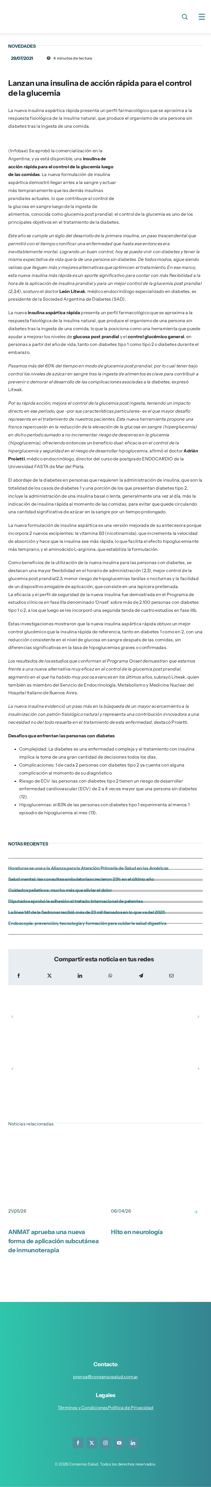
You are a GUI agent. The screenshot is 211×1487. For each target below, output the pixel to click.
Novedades (22, 46)
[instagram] (105, 1442)
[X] (49, 976)
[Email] (171, 976)
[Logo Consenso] (52, 7)
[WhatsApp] (110, 976)
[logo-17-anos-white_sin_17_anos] (110, 1318)
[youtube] (119, 1442)
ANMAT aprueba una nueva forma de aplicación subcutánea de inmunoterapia (53, 1241)
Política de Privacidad (131, 1407)
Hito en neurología (137, 1232)
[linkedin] (132, 1442)
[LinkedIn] (80, 976)
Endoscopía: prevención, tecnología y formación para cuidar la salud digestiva (87, 923)
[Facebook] (19, 976)
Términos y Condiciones (83, 1407)
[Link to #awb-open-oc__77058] (184, 17)
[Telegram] (141, 976)
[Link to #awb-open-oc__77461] (202, 17)
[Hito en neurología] (157, 1143)
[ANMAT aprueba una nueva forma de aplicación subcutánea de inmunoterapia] (54, 1143)
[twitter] (91, 1442)
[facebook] (78, 1442)
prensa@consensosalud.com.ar (105, 1376)
